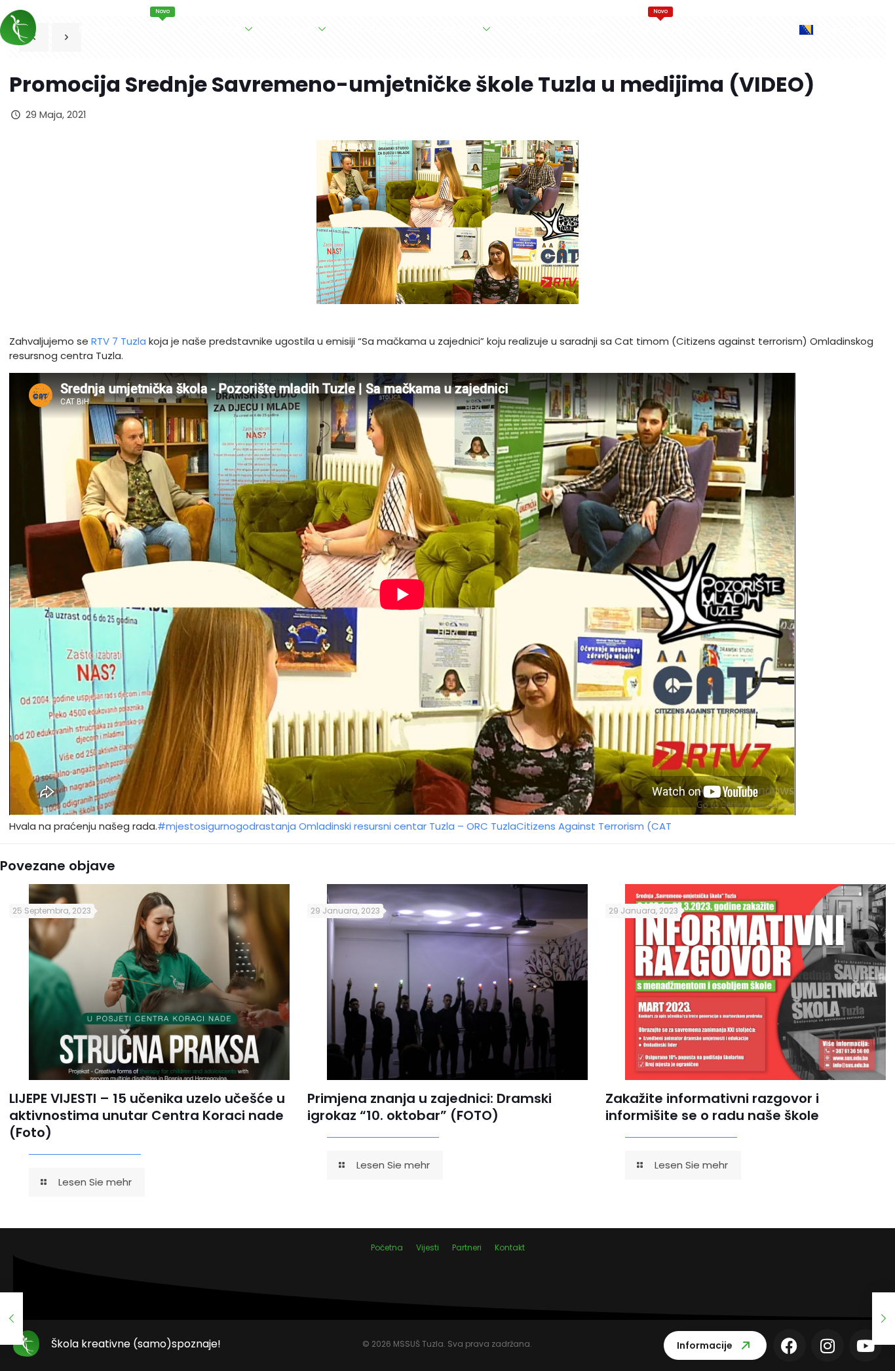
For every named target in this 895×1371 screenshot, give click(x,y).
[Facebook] (789, 1345)
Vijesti (162, 22)
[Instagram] (827, 1345)
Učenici (295, 29)
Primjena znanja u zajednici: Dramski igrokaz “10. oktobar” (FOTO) (429, 1107)
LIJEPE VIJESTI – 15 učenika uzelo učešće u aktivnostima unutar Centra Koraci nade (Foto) (147, 1115)
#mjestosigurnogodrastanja (228, 826)
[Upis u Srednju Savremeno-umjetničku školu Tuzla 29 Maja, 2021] (11, 1318)
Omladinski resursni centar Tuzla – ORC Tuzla (407, 826)
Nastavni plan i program (414, 29)
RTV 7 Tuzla (118, 341)
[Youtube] (865, 1345)
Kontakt (736, 29)
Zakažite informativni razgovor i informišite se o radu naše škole (712, 1107)
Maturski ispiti (660, 22)
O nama (219, 29)
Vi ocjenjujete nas (560, 29)
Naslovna (103, 29)
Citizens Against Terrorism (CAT (594, 826)
